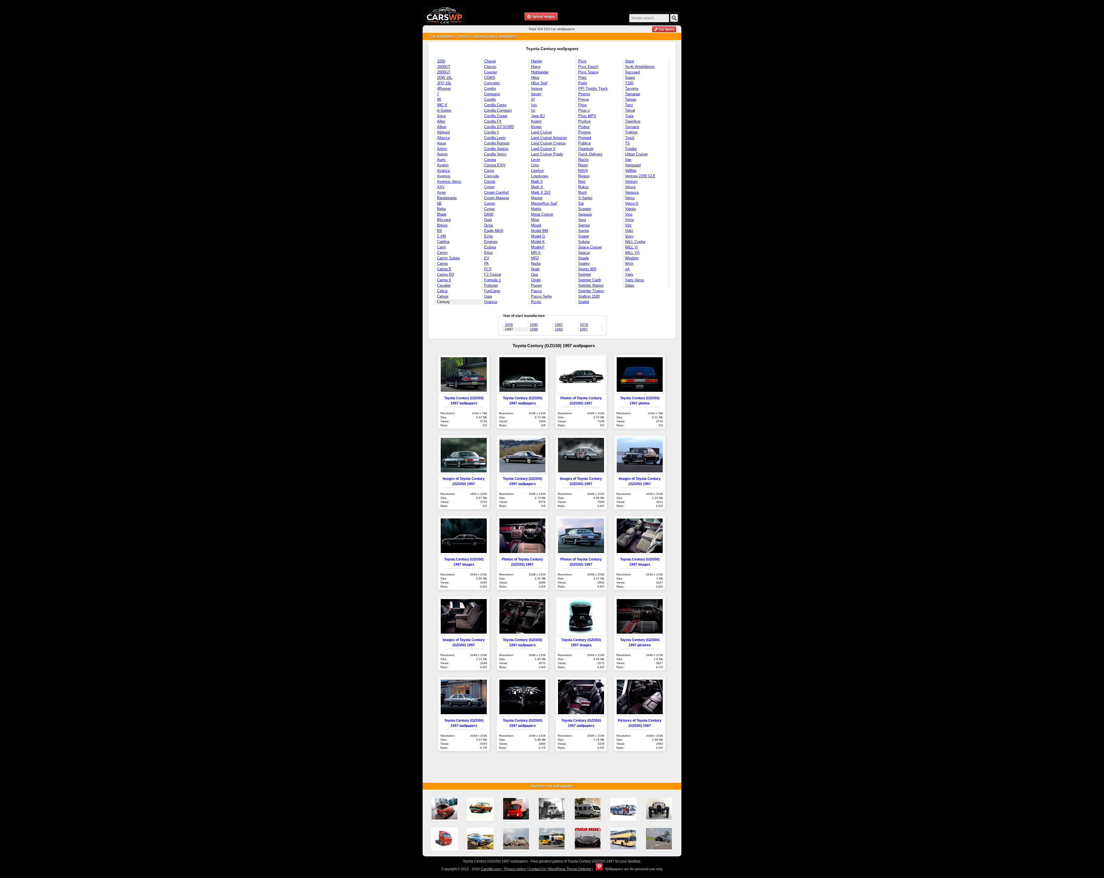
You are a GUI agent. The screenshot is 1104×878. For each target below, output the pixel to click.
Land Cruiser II (543, 149)
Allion (441, 127)
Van (628, 159)
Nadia (535, 263)
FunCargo (492, 291)
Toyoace (632, 127)
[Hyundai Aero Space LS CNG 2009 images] (623, 809)
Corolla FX (493, 121)
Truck (630, 138)
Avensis (444, 176)
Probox (584, 127)
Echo (488, 236)
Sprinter (584, 274)
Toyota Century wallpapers (494, 36)
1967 (584, 329)
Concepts (492, 83)
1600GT (443, 66)
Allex (441, 121)
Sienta (583, 231)
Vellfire (630, 170)
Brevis (442, 225)
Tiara (629, 116)
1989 (534, 329)
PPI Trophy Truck (593, 88)
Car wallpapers (442, 36)
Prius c (584, 110)
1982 (559, 329)
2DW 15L (444, 77)
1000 (441, 61)
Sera (582, 220)
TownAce (632, 121)
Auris (441, 159)
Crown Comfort (496, 192)
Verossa (632, 192)
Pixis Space (588, 72)
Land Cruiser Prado (547, 154)
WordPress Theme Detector (569, 869)
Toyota (463, 36)
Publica (584, 143)
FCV (488, 269)
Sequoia (585, 214)
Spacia (584, 252)
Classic (490, 66)
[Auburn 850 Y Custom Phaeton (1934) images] (516, 839)
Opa (534, 274)
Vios (628, 214)
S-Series (585, 198)
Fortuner (491, 285)
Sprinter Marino (590, 285)
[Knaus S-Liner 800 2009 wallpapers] (587, 809)
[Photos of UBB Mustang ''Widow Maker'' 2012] (659, 839)
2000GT (443, 72)
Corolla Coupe (495, 116)
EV (486, 258)
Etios (488, 252)
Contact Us (537, 869)
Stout (629, 61)
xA (627, 269)
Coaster (490, 72)
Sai (581, 203)
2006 (509, 325)
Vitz (628, 225)
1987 (559, 325)
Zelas (629, 285)
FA (486, 263)
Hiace (535, 66)
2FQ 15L (444, 83)
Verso (630, 198)
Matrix (536, 209)
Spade (583, 258)
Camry (442, 252)
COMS (489, 77)
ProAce (584, 121)
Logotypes (539, 176)
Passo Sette (541, 296)
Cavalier (444, 285)
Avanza (443, 170)
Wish (629, 263)
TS (627, 143)
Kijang (536, 121)
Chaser (490, 61)
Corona (490, 159)
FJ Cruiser (492, 274)
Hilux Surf (539, 83)
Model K (538, 242)
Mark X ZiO (540, 192)
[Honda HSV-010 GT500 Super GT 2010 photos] (587, 839)
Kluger (536, 127)
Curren (489, 203)
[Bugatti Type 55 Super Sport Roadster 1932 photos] (659, 809)
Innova (536, 88)
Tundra (631, 149)
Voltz (629, 231)
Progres (584, 132)
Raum (583, 165)
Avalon (442, 165)
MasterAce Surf (544, 203)
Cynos (489, 209)
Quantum (585, 149)
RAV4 (583, 170)
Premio (584, 94)
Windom (632, 258)
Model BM (539, 231)
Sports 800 (587, 269)
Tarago (630, 99)
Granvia (490, 302)
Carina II (444, 280)
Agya (441, 116)
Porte (582, 83)
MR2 (535, 258)
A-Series (444, 110)
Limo (535, 165)
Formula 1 (492, 280)
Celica (442, 291)
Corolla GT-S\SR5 (499, 127)
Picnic (536, 302)
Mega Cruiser (542, 214)
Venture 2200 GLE (640, 176)
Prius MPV (587, 116)
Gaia (488, 296)
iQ (533, 99)
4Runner (444, 88)
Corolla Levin (495, 138)
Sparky (584, 263)
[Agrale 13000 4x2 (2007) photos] (516, 809)
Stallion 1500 (589, 296)
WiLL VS (632, 252)
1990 (534, 325)
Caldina (443, 242)
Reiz (582, 181)
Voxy (629, 236)
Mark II (537, 181)
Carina (442, 263)
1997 (509, 329)
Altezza (443, 138)
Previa (583, 99)
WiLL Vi (631, 247)
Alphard (443, 132)
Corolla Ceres (495, 105)
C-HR (441, 236)
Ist (533, 110)
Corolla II (491, 132)
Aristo (442, 149)
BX (439, 231)
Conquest (492, 94)
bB (439, 203)
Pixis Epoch (588, 66)
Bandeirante (447, 198)
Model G (538, 236)
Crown (489, 187)
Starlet (583, 302)
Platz (582, 77)
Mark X (537, 187)
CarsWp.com (491, 869)
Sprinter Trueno (591, 291)
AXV (441, 187)
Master (537, 198)
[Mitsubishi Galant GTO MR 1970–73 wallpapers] (480, 809)
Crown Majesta (496, 198)
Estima (490, 247)
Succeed (632, 72)
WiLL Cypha (635, 242)
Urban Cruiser (636, 154)
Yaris (629, 274)
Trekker (631, 132)
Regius (584, 176)
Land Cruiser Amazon (549, 138)
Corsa (489, 170)
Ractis (583, 159)
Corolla (490, 99)
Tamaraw (632, 94)
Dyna (488, 225)
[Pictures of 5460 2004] (444, 839)
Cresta (489, 181)
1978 (584, 325)
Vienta (630, 209)
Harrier (536, 61)
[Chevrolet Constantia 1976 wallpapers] (480, 839)
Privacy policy (514, 869)
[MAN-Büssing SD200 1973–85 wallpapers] (623, 839)
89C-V (442, 105)
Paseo (536, 285)
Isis (534, 105)
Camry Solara (448, 258)
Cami (441, 247)
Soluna (584, 242)
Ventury (631, 181)
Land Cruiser (541, 132)
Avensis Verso (449, 181)
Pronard (584, 138)
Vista (629, 220)
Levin (535, 159)
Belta (441, 209)
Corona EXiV (495, 165)
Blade (441, 214)
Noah (535, 269)
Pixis (582, 61)
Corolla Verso (495, 154)
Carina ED (445, 274)
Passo (536, 291)
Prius (582, 105)
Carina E (444, 269)
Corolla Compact (498, 110)
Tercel (630, 110)
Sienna (584, 225)
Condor (490, 88)
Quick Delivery (590, 154)
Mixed (536, 225)
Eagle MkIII (493, 231)
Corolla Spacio (496, 149)
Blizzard (444, 220)
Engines (491, 242)
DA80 (488, 214)
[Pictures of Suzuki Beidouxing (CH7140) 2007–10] (444, 809)
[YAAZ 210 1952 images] (552, 809)
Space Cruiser (590, 247)
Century (443, 302)
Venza (630, 187)
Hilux (535, 77)
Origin (536, 280)
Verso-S (631, 203)
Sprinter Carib (589, 280)
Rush (582, 192)
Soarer (583, 236)
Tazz (629, 105)
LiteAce (537, 170)
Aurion (442, 154)
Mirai (535, 220)
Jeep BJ (538, 116)
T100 (629, 83)
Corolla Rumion (496, 143)
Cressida (491, 176)
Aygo (441, 192)
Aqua (441, 143)
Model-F (538, 247)
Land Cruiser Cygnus (548, 143)
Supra (630, 77)
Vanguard (633, 165)
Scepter (584, 209)
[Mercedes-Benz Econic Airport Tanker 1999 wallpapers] (552, 839)
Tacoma (631, 88)
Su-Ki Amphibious (640, 66)
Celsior (442, 296)
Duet (488, 220)
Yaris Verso (634, 280)
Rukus (583, 187)
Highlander (540, 72)
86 (439, 99)
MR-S (535, 252)
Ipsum (536, 94)
